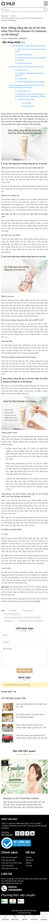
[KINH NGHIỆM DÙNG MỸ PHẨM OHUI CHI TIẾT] (7, 707)
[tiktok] (22, 833)
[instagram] (17, 833)
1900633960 (15, 890)
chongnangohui (27, 610)
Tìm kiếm (29, 857)
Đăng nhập (29, 860)
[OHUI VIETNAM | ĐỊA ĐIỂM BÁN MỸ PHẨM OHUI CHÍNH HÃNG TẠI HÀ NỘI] (7, 738)
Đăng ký (28, 863)
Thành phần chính (24, 91)
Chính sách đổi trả (7, 866)
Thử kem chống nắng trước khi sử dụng (31, 82)
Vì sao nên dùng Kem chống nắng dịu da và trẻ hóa (27, 46)
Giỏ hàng (29, 866)
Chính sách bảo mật (8, 860)
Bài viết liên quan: (24, 751)
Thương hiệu (22, 79)
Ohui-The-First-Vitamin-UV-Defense (31, 621)
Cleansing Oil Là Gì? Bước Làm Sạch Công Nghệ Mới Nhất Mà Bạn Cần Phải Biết (25, 798)
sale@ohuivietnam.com (14, 883)
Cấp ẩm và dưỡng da (25, 55)
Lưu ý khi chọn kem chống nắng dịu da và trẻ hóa (27, 67)
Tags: (3, 610)
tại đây (37, 601)
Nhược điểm (29, 106)
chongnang (12, 610)
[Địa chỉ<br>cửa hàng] (46, 3)
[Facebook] (27, 833)
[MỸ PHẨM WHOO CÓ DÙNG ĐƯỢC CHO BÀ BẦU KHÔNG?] (7, 717)
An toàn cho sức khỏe (25, 63)
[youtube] (32, 833)
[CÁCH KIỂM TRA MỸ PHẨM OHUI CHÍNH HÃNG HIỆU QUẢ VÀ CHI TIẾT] (7, 728)
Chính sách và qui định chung (11, 863)
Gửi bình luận (24, 670)
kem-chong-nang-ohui (12, 614)
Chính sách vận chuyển (9, 857)
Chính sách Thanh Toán (9, 868)
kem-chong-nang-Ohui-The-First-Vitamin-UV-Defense (22, 617)
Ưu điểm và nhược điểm (26, 99)
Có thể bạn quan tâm (13, 698)
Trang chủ (4, 16)
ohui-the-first (8, 621)
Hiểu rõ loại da (23, 70)
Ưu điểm (28, 103)
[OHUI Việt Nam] (8, 3)
